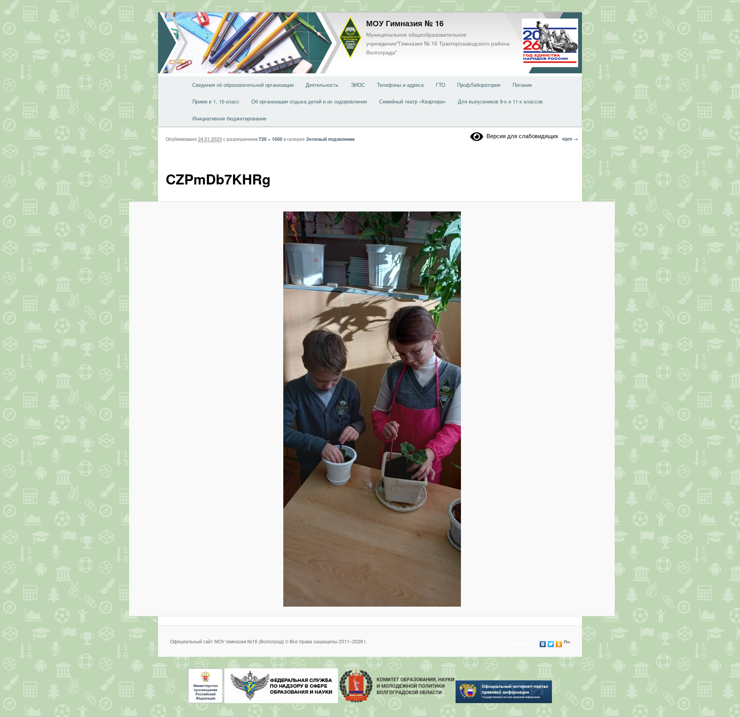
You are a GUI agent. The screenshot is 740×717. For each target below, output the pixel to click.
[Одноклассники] (559, 642)
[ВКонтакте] (543, 642)
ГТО (440, 84)
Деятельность (322, 84)
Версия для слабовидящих (520, 136)
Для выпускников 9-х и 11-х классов (500, 101)
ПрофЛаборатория (478, 84)
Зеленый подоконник (330, 138)
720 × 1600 (271, 138)
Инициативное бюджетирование (229, 118)
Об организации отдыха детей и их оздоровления (309, 101)
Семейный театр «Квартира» (412, 101)
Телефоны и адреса (400, 84)
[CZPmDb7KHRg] (371, 409)
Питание (522, 84)
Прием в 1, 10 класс (215, 101)
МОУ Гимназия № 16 (405, 23)
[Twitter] (551, 642)
